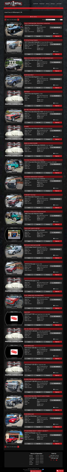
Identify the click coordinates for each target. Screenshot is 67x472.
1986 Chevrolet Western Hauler (34, 213)
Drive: (26, 30)
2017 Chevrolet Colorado (39, 42)
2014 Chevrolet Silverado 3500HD (39, 179)
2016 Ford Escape (33, 264)
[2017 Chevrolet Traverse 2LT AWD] (14, 201)
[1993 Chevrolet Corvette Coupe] (14, 64)
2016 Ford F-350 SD (31, 398)
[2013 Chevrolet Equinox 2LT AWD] (14, 81)
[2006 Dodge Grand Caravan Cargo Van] (14, 251)
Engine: (38, 28)
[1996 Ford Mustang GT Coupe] (14, 420)
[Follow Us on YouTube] (56, 460)
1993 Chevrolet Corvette (34, 60)
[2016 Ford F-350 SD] (14, 402)
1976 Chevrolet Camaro (33, 25)
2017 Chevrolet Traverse (34, 197)
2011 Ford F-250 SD (35, 348)
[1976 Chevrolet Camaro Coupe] (14, 29)
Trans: (26, 31)
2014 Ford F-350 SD (36, 381)
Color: (26, 27)
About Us (31, 468)
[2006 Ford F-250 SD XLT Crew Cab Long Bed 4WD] (14, 335)
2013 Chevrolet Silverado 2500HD (39, 145)
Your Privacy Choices (39, 469)
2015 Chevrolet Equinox (34, 93)
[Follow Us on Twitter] (53, 460)
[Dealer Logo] (13, 4)
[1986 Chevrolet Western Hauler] (14, 217)
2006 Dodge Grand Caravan (35, 247)
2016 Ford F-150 (37, 314)
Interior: (26, 28)
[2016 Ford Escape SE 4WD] (14, 284)
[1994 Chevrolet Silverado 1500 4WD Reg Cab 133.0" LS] (14, 115)
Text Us (57, 36)
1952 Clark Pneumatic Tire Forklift (35, 230)
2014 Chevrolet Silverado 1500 (38, 128)
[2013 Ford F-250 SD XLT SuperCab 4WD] (14, 368)
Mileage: (39, 30)
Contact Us (33, 468)
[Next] (18, 20)
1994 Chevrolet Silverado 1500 (39, 111)
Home (28, 468)
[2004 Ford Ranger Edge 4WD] (14, 437)
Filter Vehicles (34, 16)
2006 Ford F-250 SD (37, 331)
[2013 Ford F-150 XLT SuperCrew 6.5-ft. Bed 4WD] (14, 301)
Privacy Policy (37, 468)
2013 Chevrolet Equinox (34, 77)
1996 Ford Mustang (33, 416)
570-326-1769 (54, 458)
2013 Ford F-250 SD (35, 364)
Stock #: (38, 31)
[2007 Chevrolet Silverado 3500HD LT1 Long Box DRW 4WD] (14, 166)
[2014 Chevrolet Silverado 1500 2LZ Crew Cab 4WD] (14, 132)
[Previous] (5, 20)
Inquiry (29, 36)
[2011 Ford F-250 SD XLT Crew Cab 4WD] (14, 351)
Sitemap (35, 469)
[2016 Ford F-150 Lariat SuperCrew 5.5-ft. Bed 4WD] (14, 318)
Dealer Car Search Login (26, 469)
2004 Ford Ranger (33, 433)
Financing (48, 36)
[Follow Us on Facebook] (51, 460)
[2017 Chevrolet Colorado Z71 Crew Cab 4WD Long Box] (14, 46)
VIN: (38, 27)
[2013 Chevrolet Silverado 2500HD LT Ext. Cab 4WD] (14, 149)
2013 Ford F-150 (37, 297)
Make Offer (38, 36)
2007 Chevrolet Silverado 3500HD (41, 162)
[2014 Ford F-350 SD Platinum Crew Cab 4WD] (14, 385)
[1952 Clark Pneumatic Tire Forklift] (14, 234)
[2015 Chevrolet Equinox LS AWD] (14, 97)
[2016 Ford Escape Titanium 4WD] (14, 268)
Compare (56, 33)
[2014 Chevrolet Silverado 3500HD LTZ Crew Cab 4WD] (14, 182)
